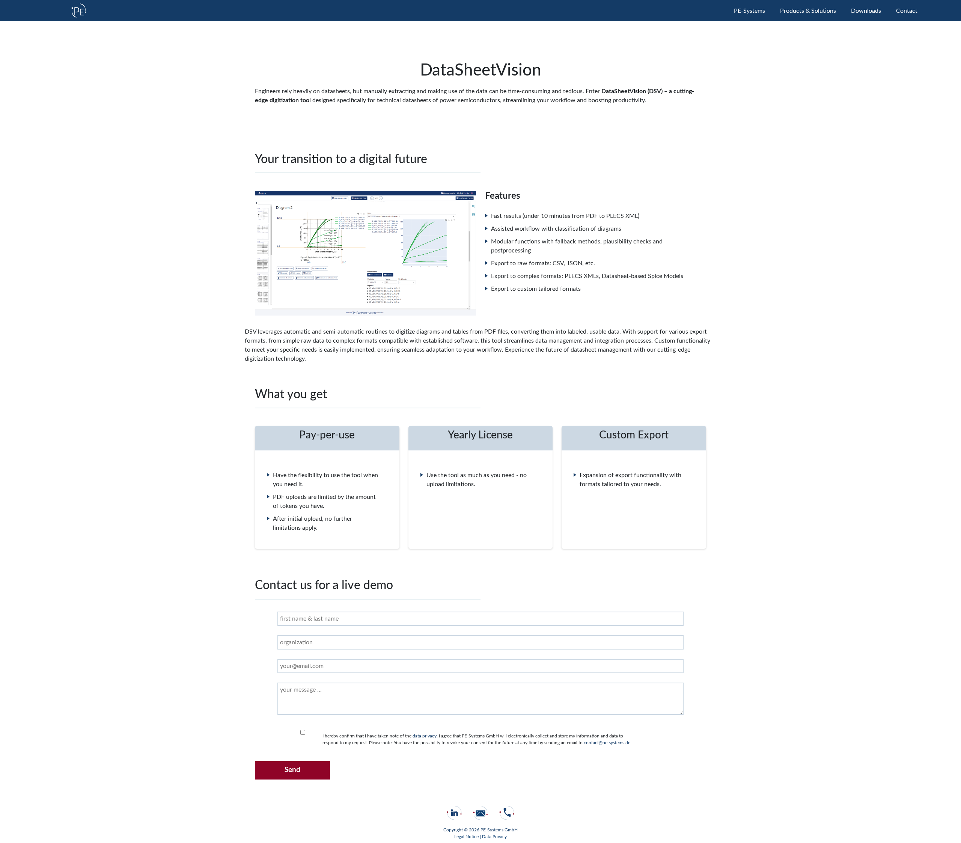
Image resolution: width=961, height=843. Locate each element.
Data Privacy (494, 836)
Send (292, 770)
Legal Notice (467, 836)
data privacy (425, 736)
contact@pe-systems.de (607, 742)
